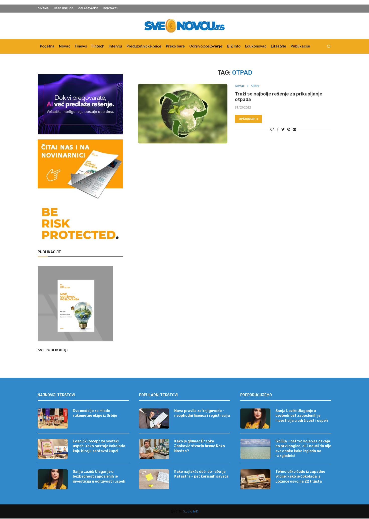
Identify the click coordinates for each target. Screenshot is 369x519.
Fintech (97, 46)
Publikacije (300, 46)
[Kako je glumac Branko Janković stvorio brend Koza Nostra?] (154, 449)
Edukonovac (255, 46)
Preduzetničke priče (144, 46)
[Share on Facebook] (278, 129)
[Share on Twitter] (283, 129)
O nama (43, 8)
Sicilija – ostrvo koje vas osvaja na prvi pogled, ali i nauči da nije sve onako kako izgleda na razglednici (303, 448)
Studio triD (190, 511)
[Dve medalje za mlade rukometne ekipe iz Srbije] (53, 418)
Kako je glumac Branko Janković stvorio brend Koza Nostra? (199, 446)
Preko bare (175, 46)
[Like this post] (272, 129)
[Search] (328, 46)
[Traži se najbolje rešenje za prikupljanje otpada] (182, 113)
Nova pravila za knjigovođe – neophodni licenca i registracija (202, 413)
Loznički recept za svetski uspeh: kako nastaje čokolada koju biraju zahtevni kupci (99, 446)
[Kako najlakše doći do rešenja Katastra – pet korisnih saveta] (154, 479)
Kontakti (110, 8)
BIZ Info (233, 46)
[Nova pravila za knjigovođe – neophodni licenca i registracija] (154, 418)
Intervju (115, 46)
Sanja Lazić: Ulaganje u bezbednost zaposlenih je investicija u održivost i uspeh (99, 477)
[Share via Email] (294, 129)
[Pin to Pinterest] (288, 129)
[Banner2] (80, 104)
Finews (81, 46)
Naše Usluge (63, 8)
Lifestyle (278, 46)
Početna (47, 46)
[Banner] (80, 224)
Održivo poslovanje (205, 46)
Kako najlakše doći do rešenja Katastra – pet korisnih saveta (201, 474)
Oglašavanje (88, 8)
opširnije (247, 119)
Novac (64, 46)
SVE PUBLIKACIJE (53, 349)
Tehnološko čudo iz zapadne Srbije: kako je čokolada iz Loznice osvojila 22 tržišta (300, 477)
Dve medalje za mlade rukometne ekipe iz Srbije (95, 413)
